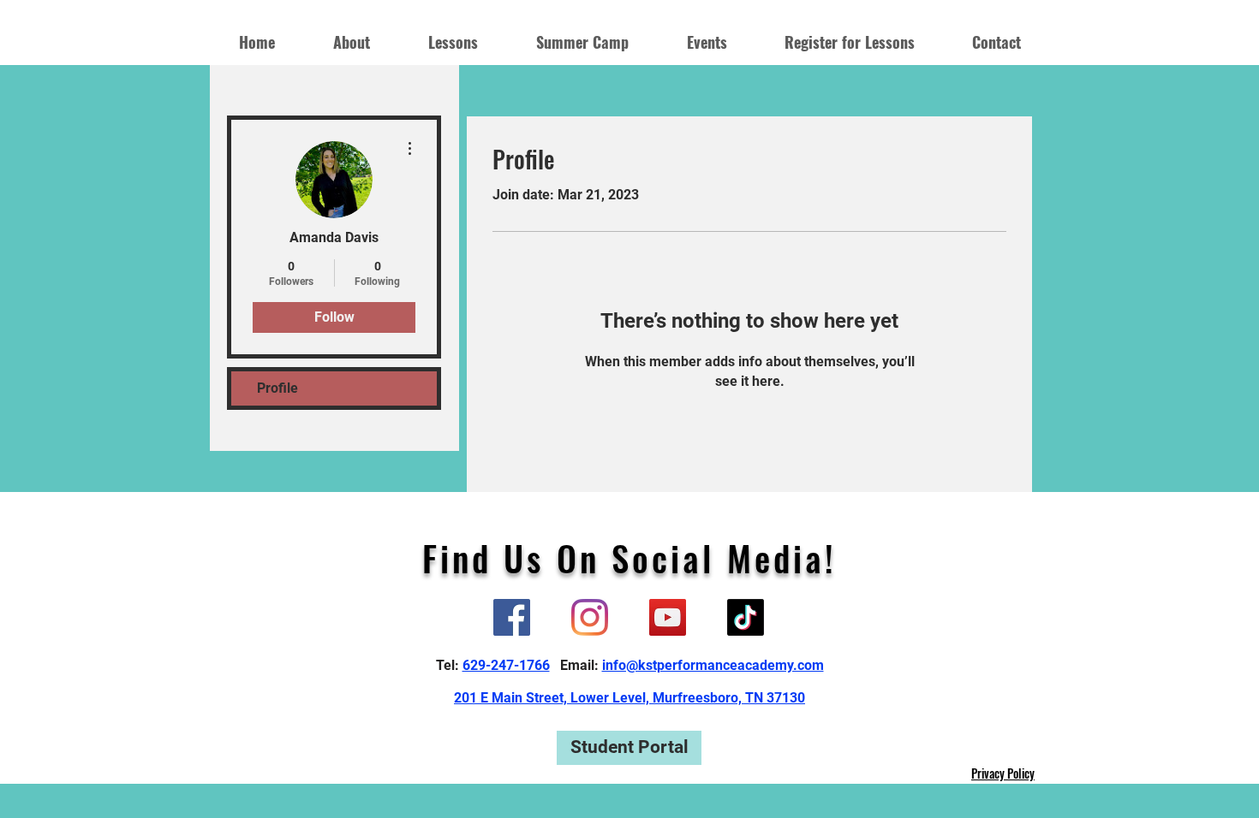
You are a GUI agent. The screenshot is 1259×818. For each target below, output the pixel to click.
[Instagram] (589, 617)
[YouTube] (667, 617)
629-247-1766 (506, 665)
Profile (277, 388)
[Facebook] (511, 617)
